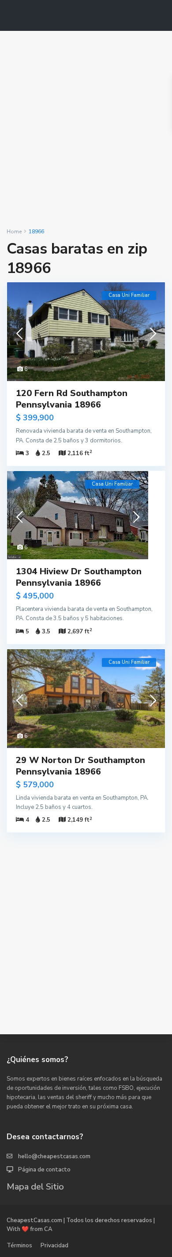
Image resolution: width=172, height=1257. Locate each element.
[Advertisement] (86, 129)
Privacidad (54, 1246)
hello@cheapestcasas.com (54, 1156)
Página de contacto (44, 1170)
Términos (19, 1246)
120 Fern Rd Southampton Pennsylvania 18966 (71, 399)
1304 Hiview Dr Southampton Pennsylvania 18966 (79, 577)
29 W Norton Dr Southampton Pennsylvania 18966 (80, 766)
